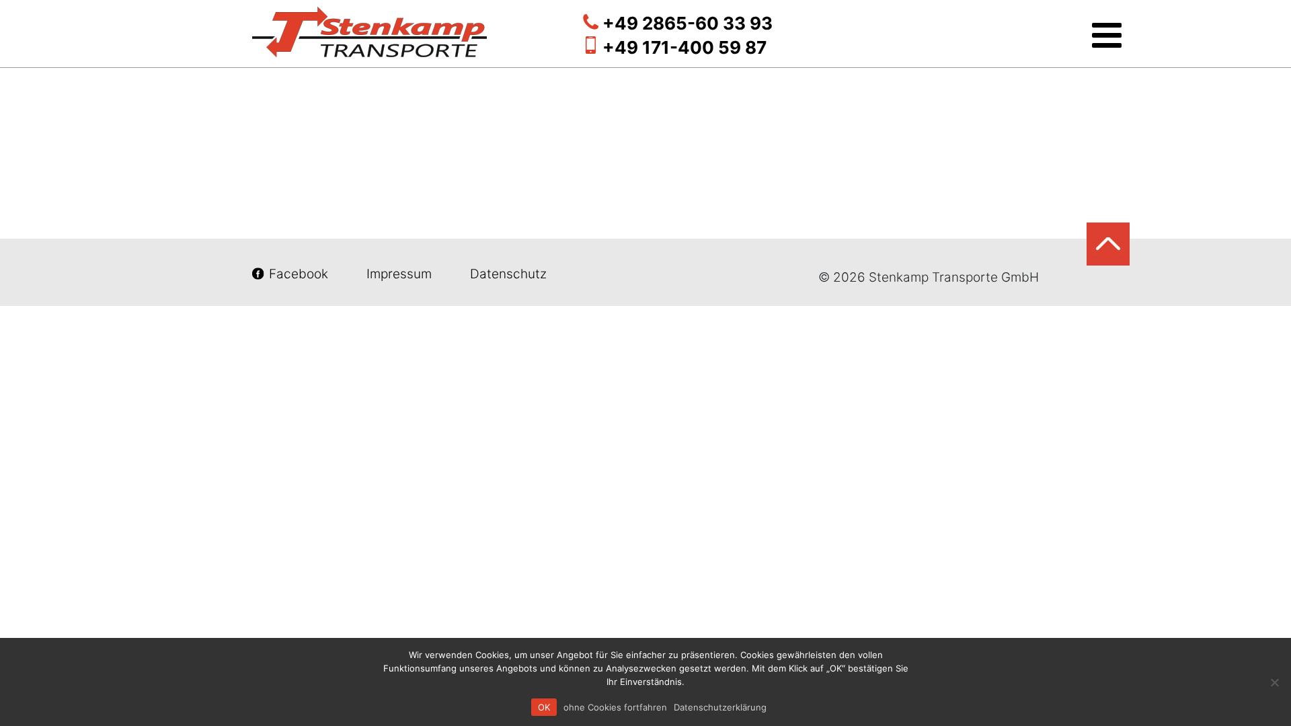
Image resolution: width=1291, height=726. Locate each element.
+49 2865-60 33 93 (687, 23)
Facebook (298, 274)
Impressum (399, 274)
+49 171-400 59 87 (684, 47)
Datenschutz (507, 274)
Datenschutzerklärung (720, 707)
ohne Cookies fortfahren (615, 707)
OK (544, 707)
